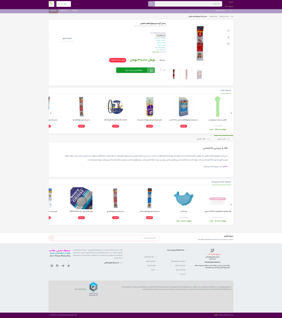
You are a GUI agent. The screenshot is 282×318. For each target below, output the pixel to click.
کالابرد (215, 315)
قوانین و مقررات (151, 265)
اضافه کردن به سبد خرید (133, 70)
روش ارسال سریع (180, 270)
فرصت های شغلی (149, 257)
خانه (232, 16)
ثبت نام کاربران (64, 10)
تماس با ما (74, 10)
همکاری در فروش (150, 261)
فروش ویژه (53, 10)
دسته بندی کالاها (220, 10)
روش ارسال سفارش (180, 265)
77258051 (230, 7)
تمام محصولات (213, 16)
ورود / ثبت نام (62, 4)
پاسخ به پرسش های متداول (178, 261)
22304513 (212, 254)
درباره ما (153, 270)
